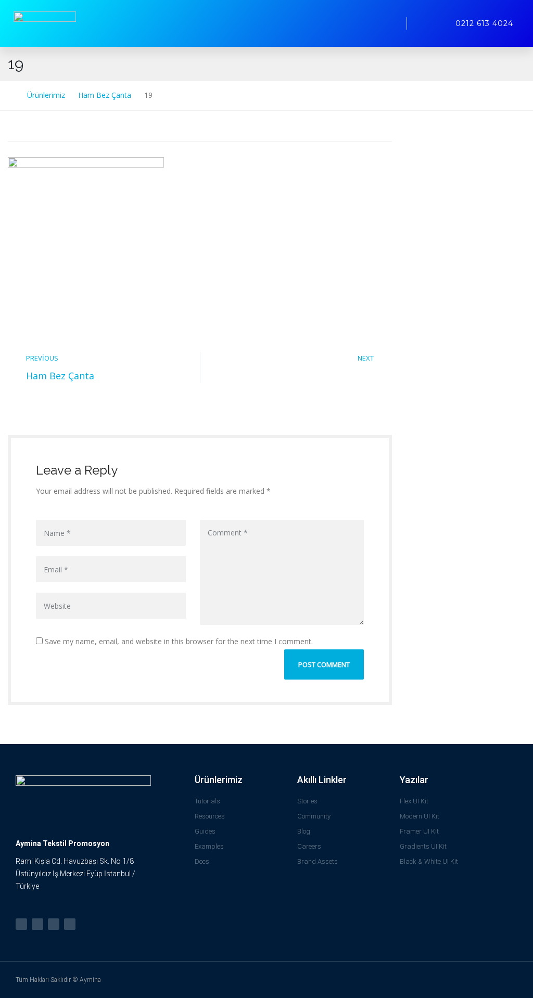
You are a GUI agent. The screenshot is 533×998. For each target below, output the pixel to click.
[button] (386, 23)
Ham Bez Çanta (60, 375)
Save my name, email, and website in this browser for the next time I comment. (178, 641)
